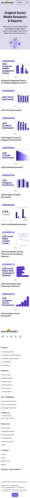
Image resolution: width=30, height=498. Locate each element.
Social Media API (6, 362)
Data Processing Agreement (8, 487)
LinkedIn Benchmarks (7, 441)
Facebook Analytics (6, 385)
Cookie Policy (20, 487)
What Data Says (5, 428)
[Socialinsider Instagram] (11, 336)
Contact (3, 454)
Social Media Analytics (7, 352)
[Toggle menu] (27, 2)
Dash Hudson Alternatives (8, 401)
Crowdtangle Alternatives (8, 408)
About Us (3, 457)
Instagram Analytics (6, 378)
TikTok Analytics (6, 375)
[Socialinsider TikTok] (2, 336)
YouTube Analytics (6, 391)
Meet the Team (5, 461)
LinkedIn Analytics (6, 381)
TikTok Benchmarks (6, 438)
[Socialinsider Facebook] (7, 336)
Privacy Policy (15, 485)
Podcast (3, 445)
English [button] (20, 2)
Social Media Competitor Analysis (11, 355)
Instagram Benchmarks (7, 431)
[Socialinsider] (7, 2)
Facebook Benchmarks (7, 434)
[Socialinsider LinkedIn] (20, 336)
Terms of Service (5, 485)
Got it (15, 495)
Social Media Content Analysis (10, 358)
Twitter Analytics (6, 388)
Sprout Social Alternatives (8, 404)
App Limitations (5, 365)
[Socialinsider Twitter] (15, 336)
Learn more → (23, 491)
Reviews (3, 464)
